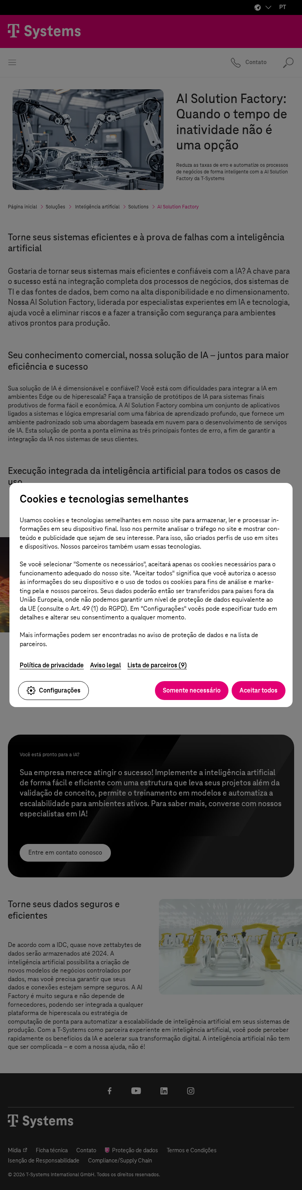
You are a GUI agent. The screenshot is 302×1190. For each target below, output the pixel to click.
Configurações (60, 690)
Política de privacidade (52, 665)
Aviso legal (105, 665)
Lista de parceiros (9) (157, 665)
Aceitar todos (258, 690)
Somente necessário (192, 690)
